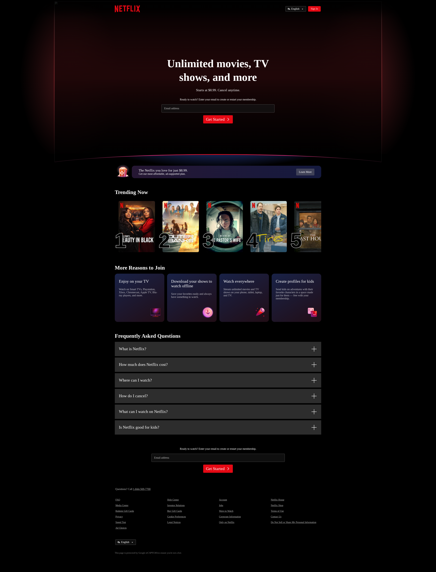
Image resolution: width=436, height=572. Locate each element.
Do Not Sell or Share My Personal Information (293, 522)
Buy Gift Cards (174, 511)
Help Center (173, 500)
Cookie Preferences (176, 516)
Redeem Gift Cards (124, 511)
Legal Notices (174, 522)
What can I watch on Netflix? (143, 411)
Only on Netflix (226, 522)
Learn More (305, 171)
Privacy (119, 516)
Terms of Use (277, 511)
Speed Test (120, 522)
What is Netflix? (132, 349)
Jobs (221, 505)
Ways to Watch (226, 511)
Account (223, 500)
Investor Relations (176, 505)
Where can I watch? (135, 380)
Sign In (314, 9)
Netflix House (277, 500)
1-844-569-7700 (142, 489)
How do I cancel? (133, 396)
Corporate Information (230, 516)
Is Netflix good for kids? (139, 427)
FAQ (117, 500)
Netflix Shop (277, 505)
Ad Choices (121, 528)
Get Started (215, 119)
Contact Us (276, 516)
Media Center (121, 505)
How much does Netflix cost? (143, 364)
